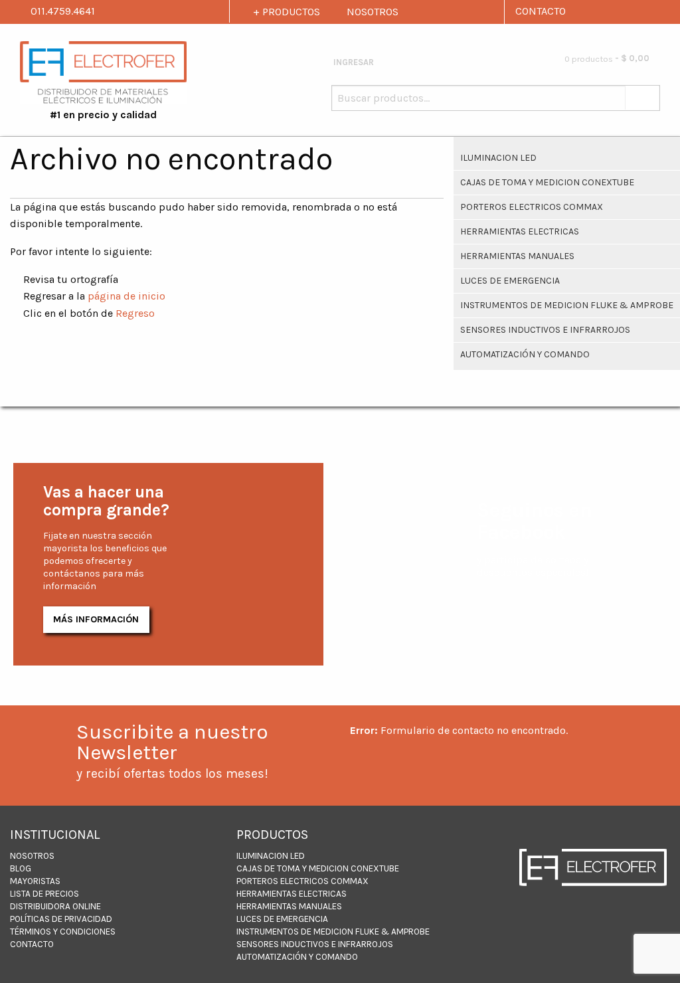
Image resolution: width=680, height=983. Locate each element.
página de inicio (126, 296)
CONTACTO (540, 11)
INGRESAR (352, 62)
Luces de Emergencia (510, 280)
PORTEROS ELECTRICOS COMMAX (531, 207)
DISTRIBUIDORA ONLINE (55, 906)
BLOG (20, 868)
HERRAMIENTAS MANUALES (517, 256)
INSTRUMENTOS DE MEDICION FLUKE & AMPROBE (566, 305)
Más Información (96, 619)
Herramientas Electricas (519, 231)
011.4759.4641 (61, 11)
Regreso (135, 313)
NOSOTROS (372, 11)
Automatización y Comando (525, 354)
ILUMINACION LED (498, 157)
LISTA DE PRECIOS (44, 894)
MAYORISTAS (35, 881)
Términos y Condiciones (63, 932)
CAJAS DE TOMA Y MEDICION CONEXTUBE (547, 182)
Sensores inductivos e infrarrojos (545, 329)
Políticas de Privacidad (61, 919)
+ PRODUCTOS (286, 11)
